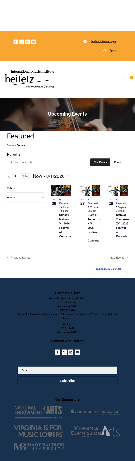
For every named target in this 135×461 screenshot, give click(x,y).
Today (25, 176)
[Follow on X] (21, 42)
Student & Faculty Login (103, 41)
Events (10, 145)
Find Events (100, 162)
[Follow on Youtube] (33, 42)
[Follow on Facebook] (16, 42)
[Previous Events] (9, 176)
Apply (113, 50)
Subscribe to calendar (108, 268)
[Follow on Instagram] (27, 42)
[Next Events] (15, 176)
